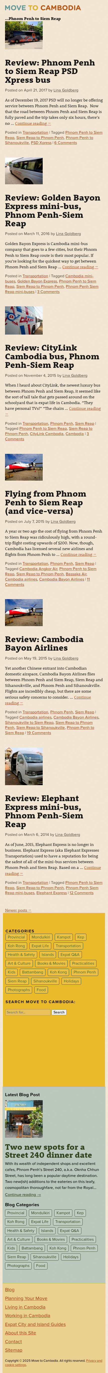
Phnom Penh (61, 423)
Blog (10, 1289)
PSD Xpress (41, 142)
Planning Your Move (26, 1298)
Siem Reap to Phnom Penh (40, 137)
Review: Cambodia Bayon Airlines (44, 643)
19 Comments (39, 732)
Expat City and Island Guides (35, 1324)
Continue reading (33, 123)
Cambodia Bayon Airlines (61, 579)
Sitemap (13, 1350)
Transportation (35, 132)
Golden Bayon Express (37, 281)
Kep (80, 937)
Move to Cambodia (43, 8)
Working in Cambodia (27, 1315)
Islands (48, 954)
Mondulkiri (41, 937)
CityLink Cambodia (47, 433)
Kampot (64, 937)
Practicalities (83, 963)
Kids (11, 972)
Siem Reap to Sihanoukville (40, 727)
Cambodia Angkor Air (38, 568)
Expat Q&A (70, 954)
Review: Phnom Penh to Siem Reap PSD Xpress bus (50, 71)
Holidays (71, 981)
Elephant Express (51, 892)
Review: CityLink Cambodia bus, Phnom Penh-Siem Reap (52, 356)
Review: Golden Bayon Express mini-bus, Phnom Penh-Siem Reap (52, 210)
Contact (13, 1341)
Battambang (32, 972)
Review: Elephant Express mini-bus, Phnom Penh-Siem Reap (44, 810)
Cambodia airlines (21, 579)
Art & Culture (19, 963)
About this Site (20, 1333)
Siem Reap (84, 423)
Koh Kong (58, 972)
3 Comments (48, 291)
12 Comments (81, 892)
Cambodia (75, 433)
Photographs (19, 989)
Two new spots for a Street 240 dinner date (48, 1151)
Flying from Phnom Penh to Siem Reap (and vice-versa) (45, 502)
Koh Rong (16, 945)
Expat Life (40, 945)
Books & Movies (51, 963)
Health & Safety (21, 954)
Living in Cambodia (25, 1307)
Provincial (16, 937)
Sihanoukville (45, 981)
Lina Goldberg (65, 90)
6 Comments (65, 142)
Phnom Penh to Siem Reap (43, 428)
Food (41, 989)
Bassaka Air (76, 574)
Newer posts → (18, 910)
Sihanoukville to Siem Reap (29, 722)
